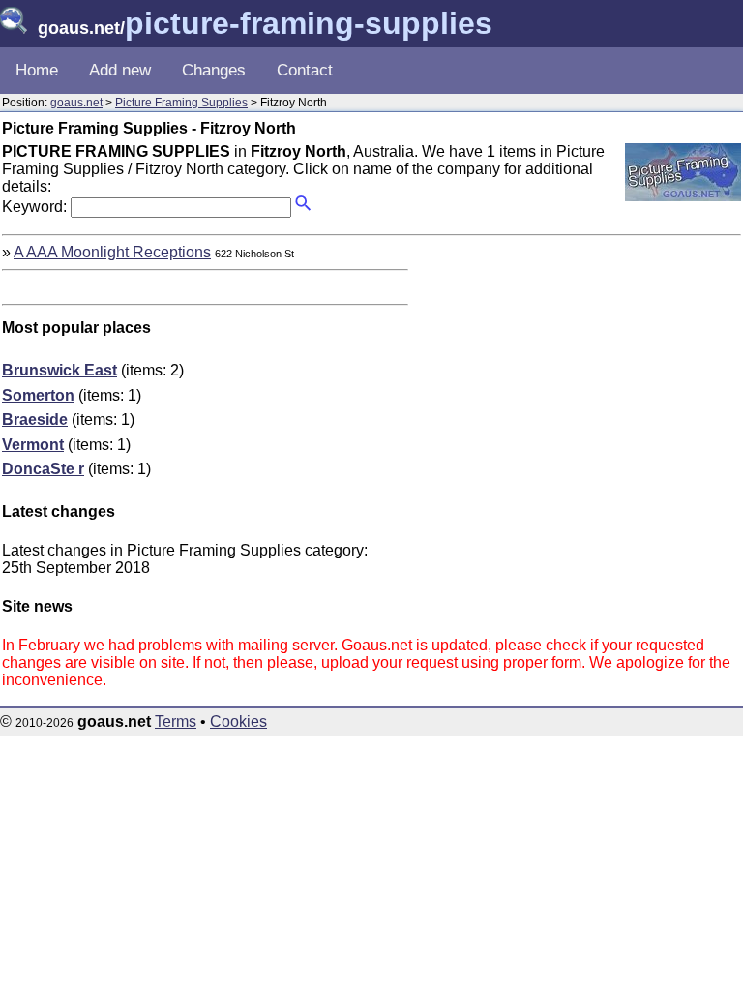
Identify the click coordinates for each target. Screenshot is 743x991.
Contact (305, 70)
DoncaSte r (43, 469)
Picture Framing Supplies (181, 102)
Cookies (238, 721)
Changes (214, 70)
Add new (120, 70)
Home (36, 70)
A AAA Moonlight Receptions (112, 252)
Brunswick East (59, 370)
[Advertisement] (578, 379)
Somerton (38, 395)
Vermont (33, 444)
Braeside (35, 419)
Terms (175, 721)
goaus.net (76, 102)
